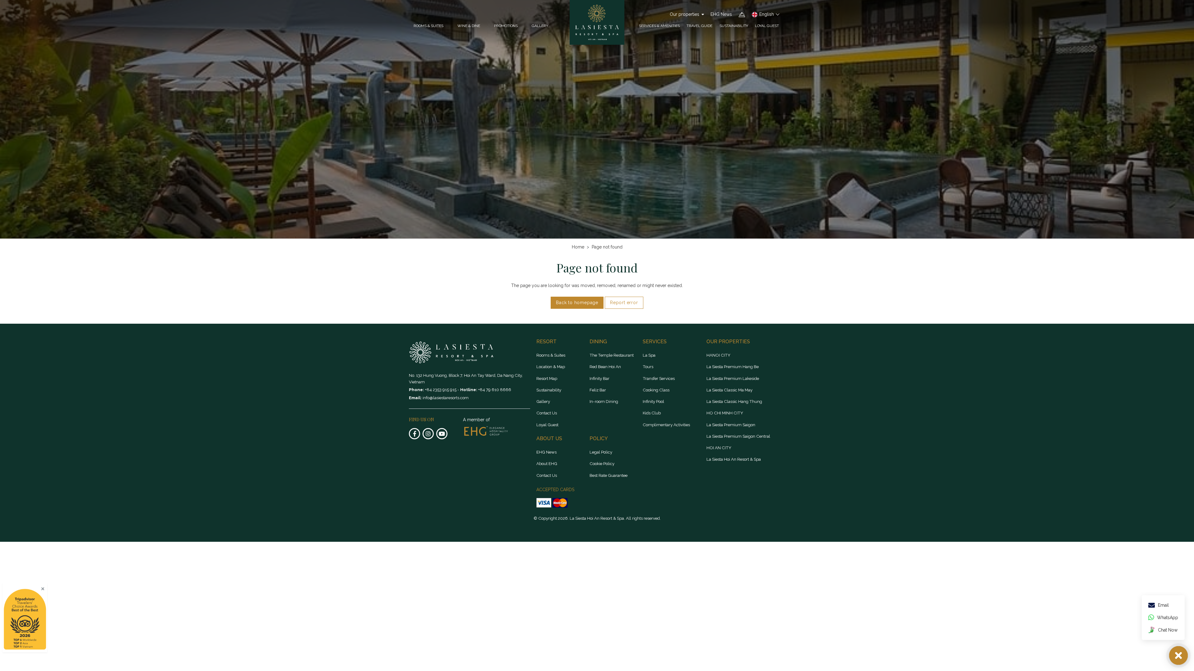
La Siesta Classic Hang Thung (734, 401)
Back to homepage (577, 302)
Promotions (506, 26)
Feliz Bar (598, 389)
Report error (624, 302)
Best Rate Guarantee (608, 475)
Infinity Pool (653, 401)
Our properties (684, 14)
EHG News (721, 14)
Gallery (540, 26)
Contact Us (546, 412)
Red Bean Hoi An (605, 366)
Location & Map (550, 366)
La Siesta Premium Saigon (730, 424)
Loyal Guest (767, 26)
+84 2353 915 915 (441, 389)
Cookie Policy (602, 463)
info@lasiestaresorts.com (446, 397)
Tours (648, 366)
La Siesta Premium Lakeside (732, 378)
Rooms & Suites (550, 355)
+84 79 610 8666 (494, 389)
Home (578, 246)
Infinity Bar (599, 378)
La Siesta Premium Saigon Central (738, 436)
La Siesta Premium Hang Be (732, 366)
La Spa (649, 355)
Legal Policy (601, 452)
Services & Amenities (659, 26)
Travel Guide (699, 26)
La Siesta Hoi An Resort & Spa (733, 459)
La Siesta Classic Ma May (729, 389)
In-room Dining (604, 401)
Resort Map (546, 378)
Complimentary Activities (666, 424)
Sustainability (734, 26)
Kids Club (652, 412)
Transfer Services (659, 378)
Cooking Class (656, 389)
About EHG (546, 463)
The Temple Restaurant (612, 355)
